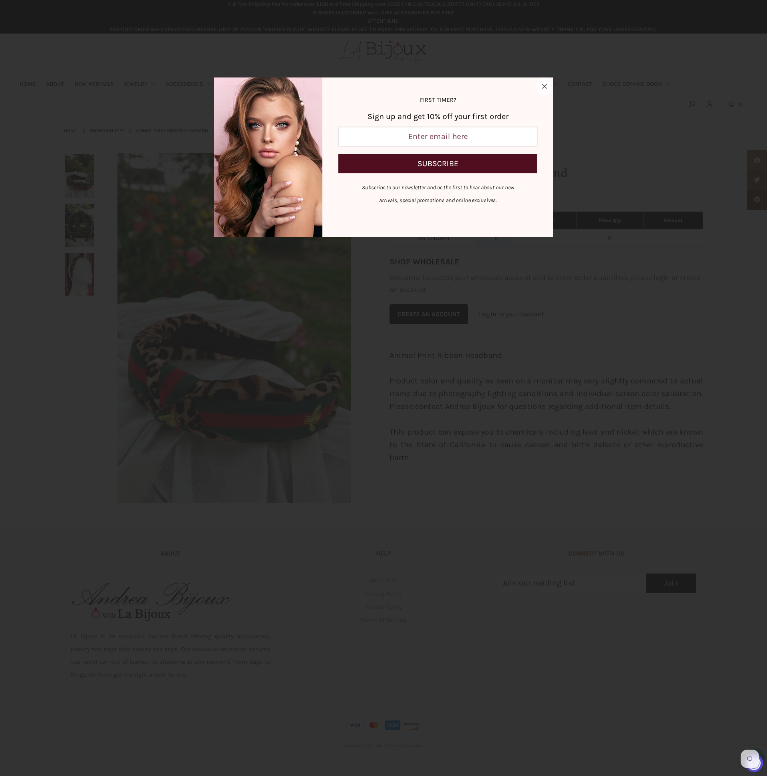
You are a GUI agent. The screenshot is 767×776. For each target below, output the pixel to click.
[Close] (544, 86)
